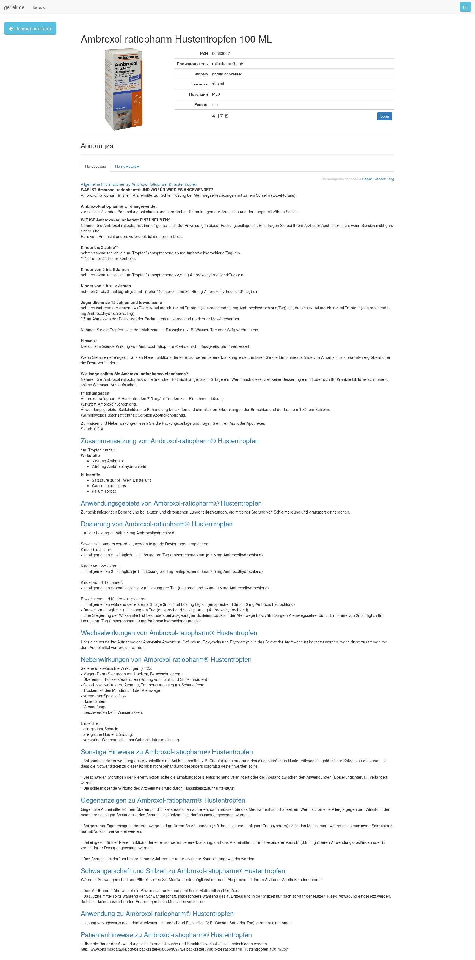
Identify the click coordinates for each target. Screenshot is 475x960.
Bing (390, 178)
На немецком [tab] (127, 166)
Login (384, 116)
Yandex (380, 178)
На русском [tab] (95, 166)
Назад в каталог (32, 28)
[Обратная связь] (465, 7)
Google (367, 178)
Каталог (40, 7)
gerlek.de (14, 6)
